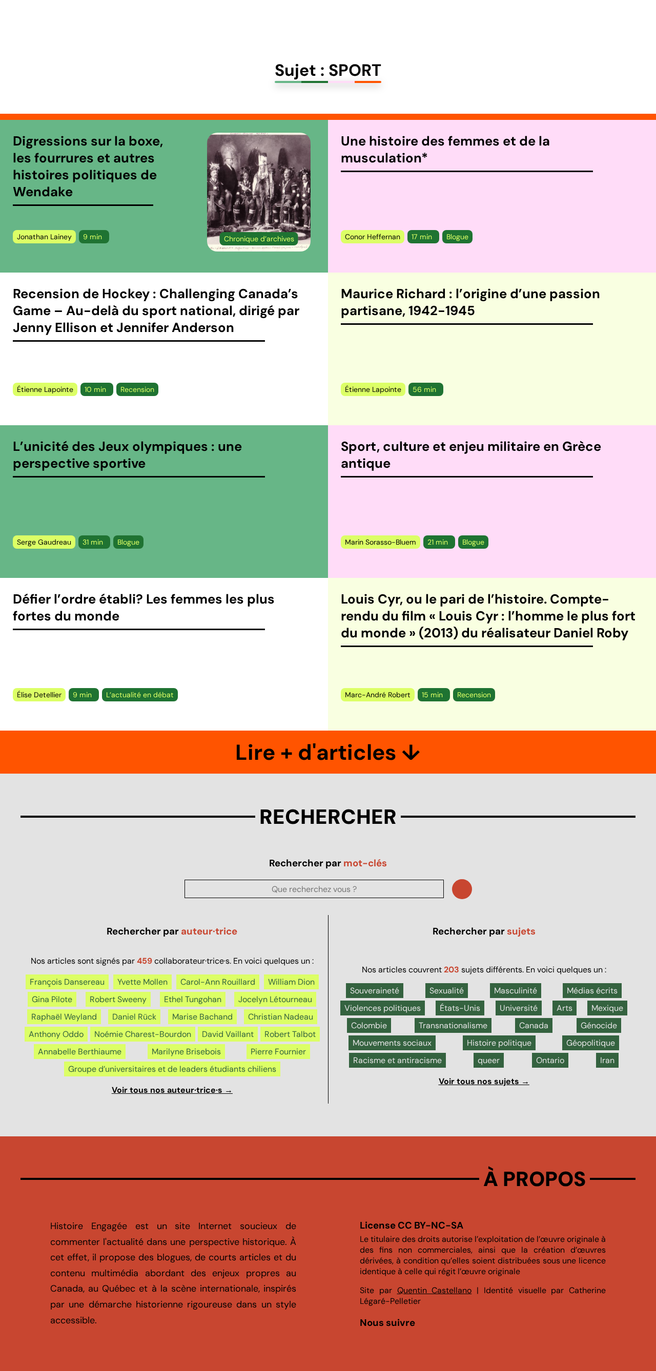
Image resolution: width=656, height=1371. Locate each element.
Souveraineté (374, 990)
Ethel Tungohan (192, 999)
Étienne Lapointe (45, 389)
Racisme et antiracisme (397, 1060)
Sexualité (446, 990)
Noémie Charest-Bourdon (142, 1034)
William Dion (291, 982)
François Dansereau (67, 982)
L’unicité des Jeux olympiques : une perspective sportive (127, 455)
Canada (533, 1025)
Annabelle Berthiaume (79, 1051)
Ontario (550, 1060)
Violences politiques (382, 1008)
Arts (564, 1008)
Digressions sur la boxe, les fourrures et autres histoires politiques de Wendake (88, 166)
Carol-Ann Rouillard (217, 982)
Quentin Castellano (434, 1290)
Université (519, 1008)
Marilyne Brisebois (186, 1051)
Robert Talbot (290, 1034)
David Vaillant (228, 1034)
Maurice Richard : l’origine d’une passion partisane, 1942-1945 (470, 302)
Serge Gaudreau (44, 542)
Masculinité (515, 990)
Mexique (607, 1008)
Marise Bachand (202, 1016)
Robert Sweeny (118, 999)
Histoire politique (499, 1042)
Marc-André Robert (378, 694)
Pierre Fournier (278, 1051)
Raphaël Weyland (64, 1016)
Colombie (369, 1025)
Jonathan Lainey (44, 236)
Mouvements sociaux (392, 1042)
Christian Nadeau (280, 1016)
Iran (607, 1060)
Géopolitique (590, 1042)
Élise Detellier (39, 694)
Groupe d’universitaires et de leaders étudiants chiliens (172, 1069)
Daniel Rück (134, 1016)
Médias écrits (592, 990)
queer (489, 1060)
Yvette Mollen (142, 982)
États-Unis (460, 1008)
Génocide (599, 1025)
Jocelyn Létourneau (275, 999)
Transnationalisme (453, 1025)
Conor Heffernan (372, 236)
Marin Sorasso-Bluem (380, 542)
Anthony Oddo (56, 1034)
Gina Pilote (52, 999)
